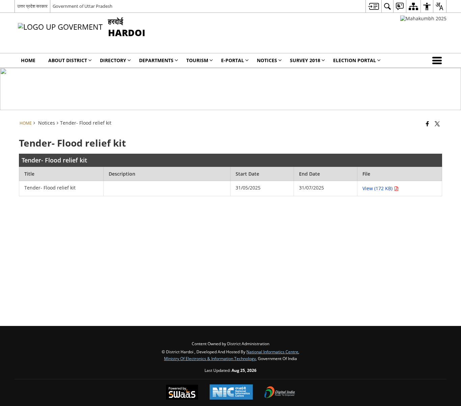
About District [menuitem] (67, 60)
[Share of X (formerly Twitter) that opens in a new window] (437, 123)
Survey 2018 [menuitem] (305, 60)
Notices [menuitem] (267, 60)
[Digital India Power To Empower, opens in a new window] (279, 393)
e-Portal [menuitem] (232, 60)
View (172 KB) (378, 188)
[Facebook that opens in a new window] (427, 123)
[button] (438, 60)
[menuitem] (373, 6)
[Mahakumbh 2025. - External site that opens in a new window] (423, 18)
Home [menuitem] (28, 60)
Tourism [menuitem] (197, 60)
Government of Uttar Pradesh (82, 6)
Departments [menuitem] (156, 60)
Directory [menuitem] (113, 60)
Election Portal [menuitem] (354, 60)
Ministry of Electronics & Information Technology (210, 358)
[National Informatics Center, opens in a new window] (231, 392)
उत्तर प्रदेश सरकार (32, 6)
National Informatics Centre (272, 351)
